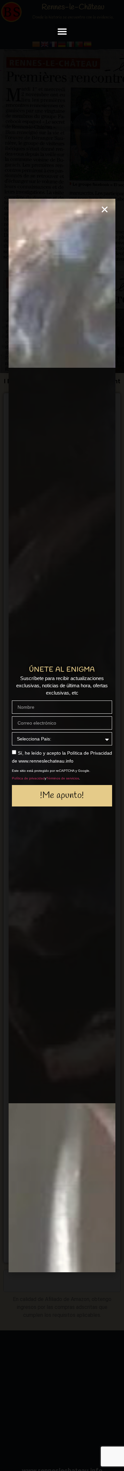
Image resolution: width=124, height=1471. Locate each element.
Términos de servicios (62, 778)
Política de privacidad (28, 778)
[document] (62, 735)
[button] (62, 31)
